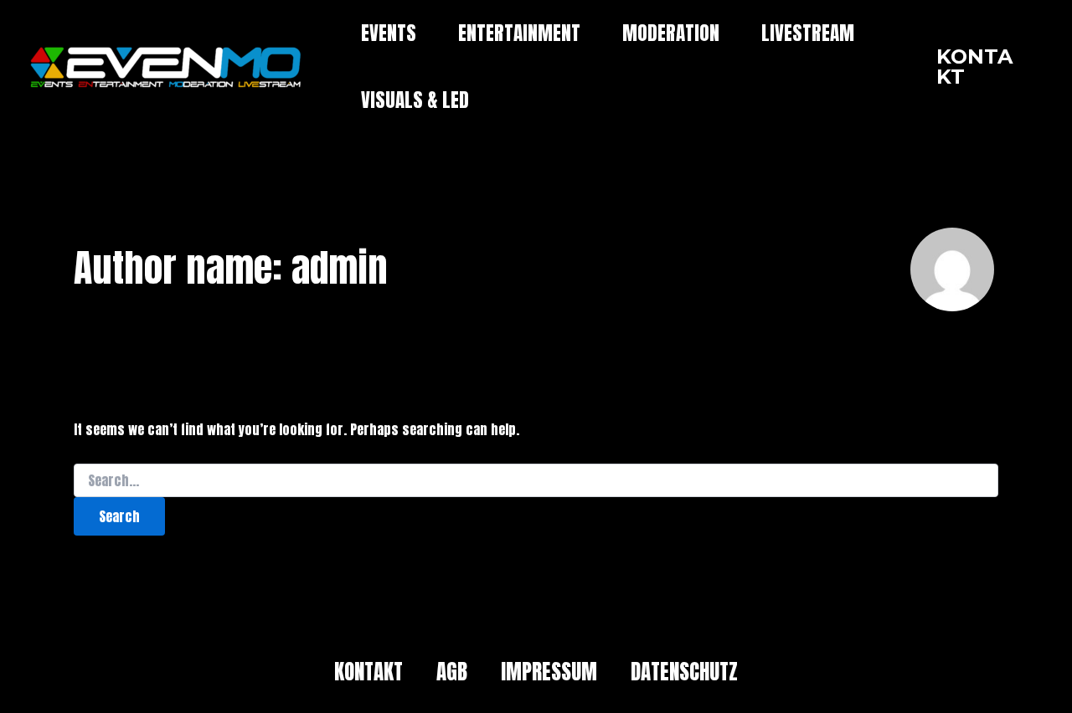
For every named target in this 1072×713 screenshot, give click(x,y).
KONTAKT (368, 671)
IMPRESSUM (549, 671)
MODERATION (670, 33)
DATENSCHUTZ (684, 671)
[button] (980, 67)
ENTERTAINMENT (519, 33)
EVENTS (388, 33)
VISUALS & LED (415, 100)
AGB (451, 671)
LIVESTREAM (807, 33)
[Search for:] (536, 481)
